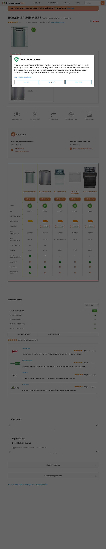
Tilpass (26, 82)
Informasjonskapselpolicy (23, 77)
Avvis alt (52, 82)
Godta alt (78, 82)
